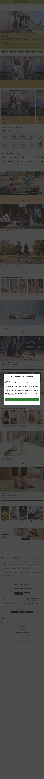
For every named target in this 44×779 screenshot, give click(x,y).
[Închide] (38, 376)
